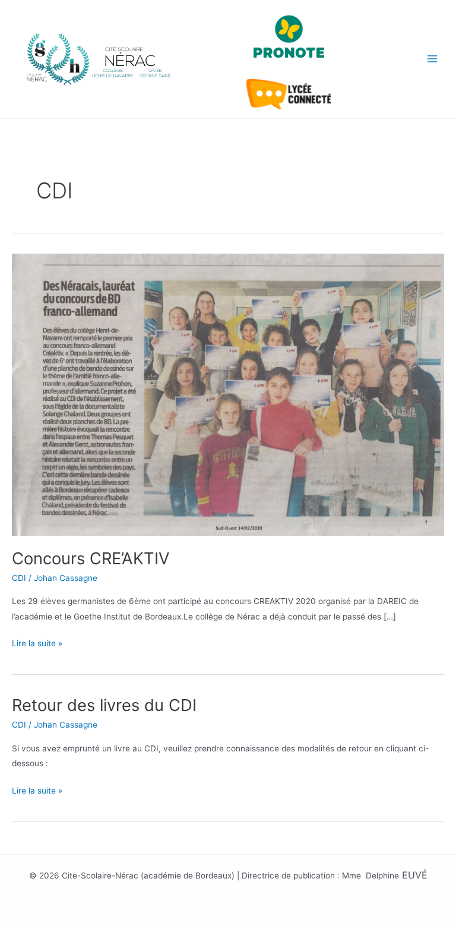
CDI (19, 578)
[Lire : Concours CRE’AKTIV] (228, 394)
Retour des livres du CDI (104, 705)
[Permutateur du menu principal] (432, 59)
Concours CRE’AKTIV (91, 558)
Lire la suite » (37, 642)
